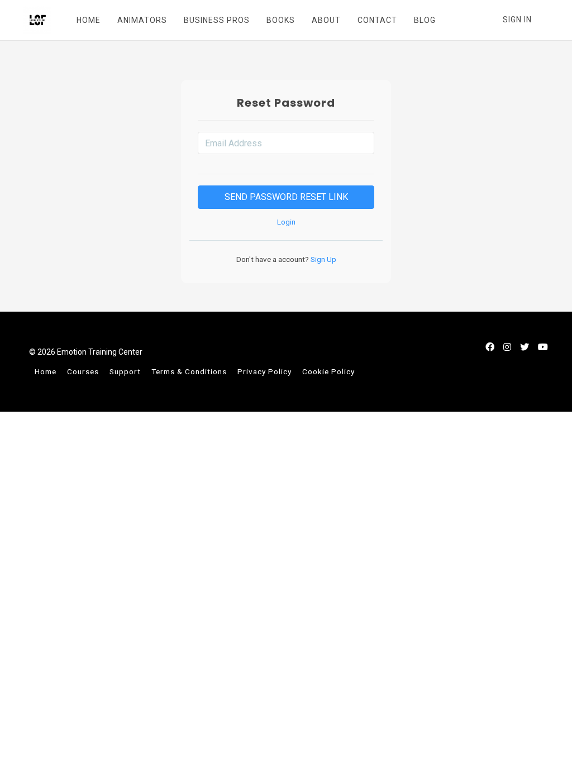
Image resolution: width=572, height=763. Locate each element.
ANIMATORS (142, 20)
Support (125, 371)
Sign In (517, 19)
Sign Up (322, 259)
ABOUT (326, 20)
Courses (83, 371)
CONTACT (377, 20)
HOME (89, 20)
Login (286, 221)
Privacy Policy (264, 371)
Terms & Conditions (189, 371)
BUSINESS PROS (217, 20)
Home (45, 371)
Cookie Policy (328, 371)
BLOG (425, 20)
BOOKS (280, 20)
